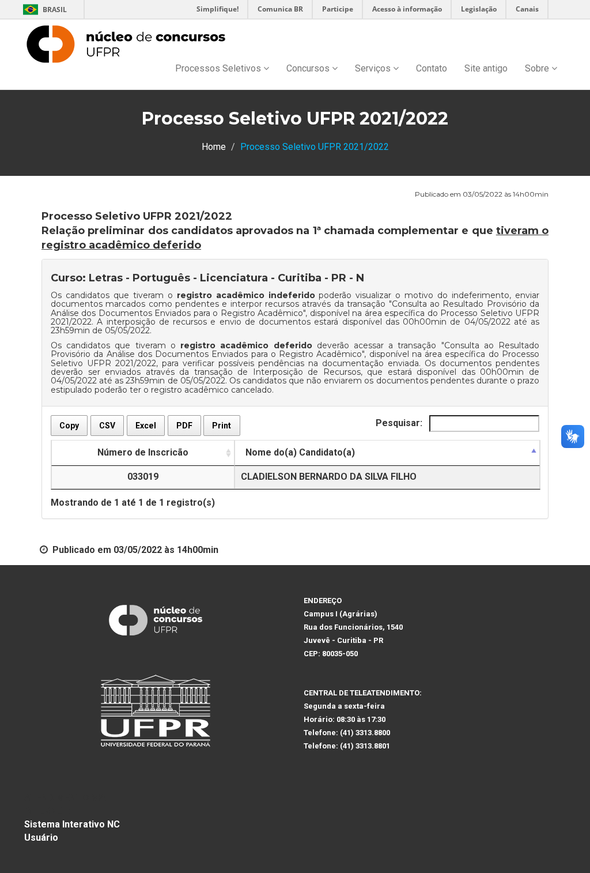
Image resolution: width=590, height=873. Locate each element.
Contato (431, 68)
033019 (142, 476)
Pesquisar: (400, 422)
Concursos (309, 68)
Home (214, 146)
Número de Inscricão (142, 452)
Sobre (538, 68)
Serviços (374, 68)
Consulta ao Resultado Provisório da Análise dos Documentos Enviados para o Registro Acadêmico (295, 308)
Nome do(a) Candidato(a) (300, 452)
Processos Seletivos (219, 68)
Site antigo (486, 68)
